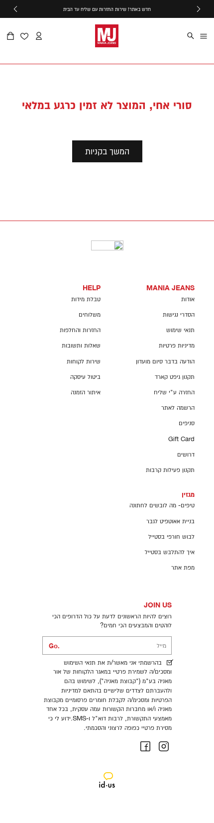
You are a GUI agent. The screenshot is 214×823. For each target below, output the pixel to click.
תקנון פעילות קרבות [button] (170, 469)
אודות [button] (188, 299)
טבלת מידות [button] (86, 299)
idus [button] (107, 773)
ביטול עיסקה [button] (85, 376)
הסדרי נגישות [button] (179, 314)
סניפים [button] (187, 423)
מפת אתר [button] (183, 567)
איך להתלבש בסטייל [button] (170, 552)
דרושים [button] (186, 454)
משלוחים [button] (90, 314)
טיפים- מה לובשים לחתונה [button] (162, 505)
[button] (198, 8)
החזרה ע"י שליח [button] (174, 392)
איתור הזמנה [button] (86, 392)
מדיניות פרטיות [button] (177, 345)
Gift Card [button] (181, 439)
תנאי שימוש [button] (180, 330)
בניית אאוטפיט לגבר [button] (170, 521)
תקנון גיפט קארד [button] (175, 376)
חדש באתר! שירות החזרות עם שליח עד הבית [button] (107, 9)
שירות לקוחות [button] (84, 361)
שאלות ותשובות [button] (81, 345)
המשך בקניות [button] (107, 151)
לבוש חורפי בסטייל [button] (171, 536)
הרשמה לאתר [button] (178, 407)
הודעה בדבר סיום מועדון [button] (165, 361)
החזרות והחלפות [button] (80, 330)
